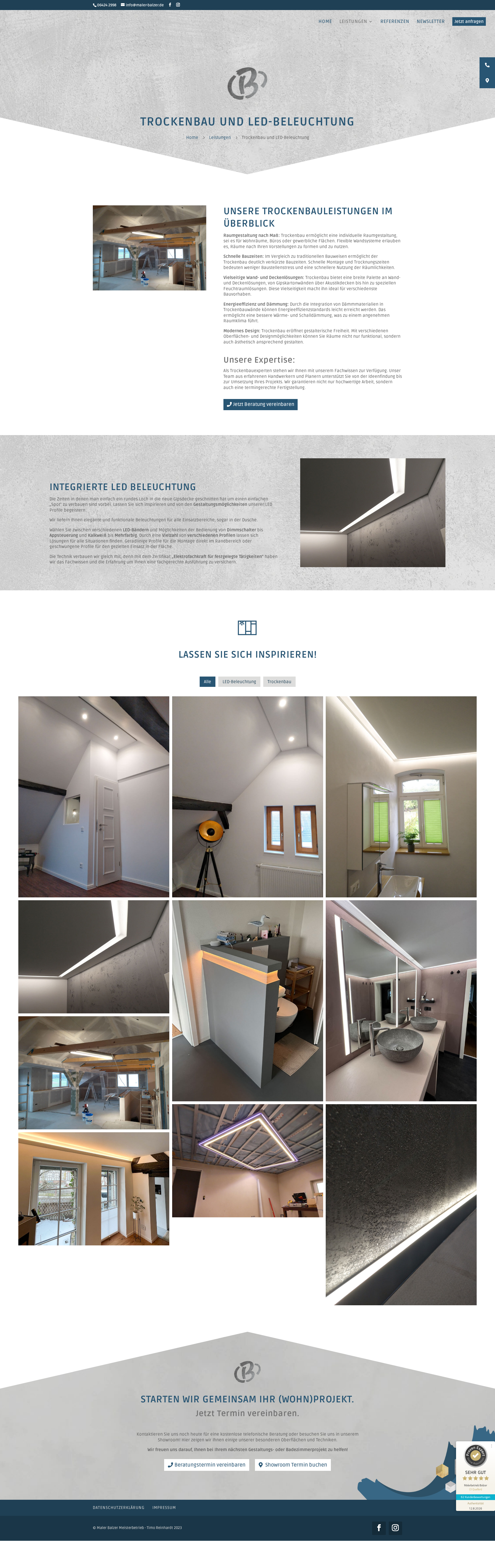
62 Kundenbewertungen (475, 1497)
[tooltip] (487, 65)
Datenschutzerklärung (119, 1507)
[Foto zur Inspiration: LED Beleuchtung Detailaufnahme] (372, 565)
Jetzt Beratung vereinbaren (263, 404)
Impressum (164, 1507)
